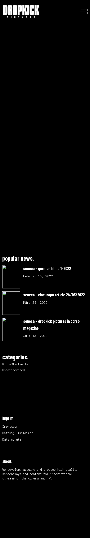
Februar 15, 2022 (38, 276)
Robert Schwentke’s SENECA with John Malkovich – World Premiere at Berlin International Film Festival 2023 (43, 182)
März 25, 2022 (35, 302)
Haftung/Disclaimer (17, 433)
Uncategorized (13, 370)
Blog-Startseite (15, 364)
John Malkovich (43, 136)
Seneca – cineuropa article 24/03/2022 (54, 294)
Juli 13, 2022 (35, 336)
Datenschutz (11, 439)
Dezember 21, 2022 (18, 131)
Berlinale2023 (14, 136)
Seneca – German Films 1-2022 (47, 268)
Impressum (10, 426)
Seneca (64, 136)
